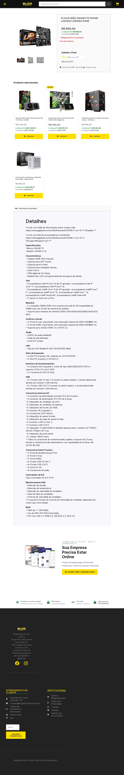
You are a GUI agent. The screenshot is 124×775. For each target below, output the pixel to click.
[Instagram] (26, 663)
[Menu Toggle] (5, 4)
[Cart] (117, 4)
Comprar (30, 136)
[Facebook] (17, 663)
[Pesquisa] (108, 4)
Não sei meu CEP (67, 61)
